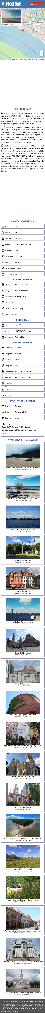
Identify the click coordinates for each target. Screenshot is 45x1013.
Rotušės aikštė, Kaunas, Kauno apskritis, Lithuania (23, 993)
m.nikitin (26, 59)
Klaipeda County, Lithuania (23, 869)
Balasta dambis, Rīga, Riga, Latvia (23, 529)
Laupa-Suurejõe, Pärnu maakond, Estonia (23, 900)
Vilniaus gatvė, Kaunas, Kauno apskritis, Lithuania (23, 931)
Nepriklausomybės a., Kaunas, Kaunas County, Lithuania (23, 962)
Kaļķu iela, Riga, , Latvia (23, 684)
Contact (41, 1001)
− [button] (42, 55)
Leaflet (13, 59)
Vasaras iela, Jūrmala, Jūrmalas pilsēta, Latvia (23, 468)
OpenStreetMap (40, 59)
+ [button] (42, 52)
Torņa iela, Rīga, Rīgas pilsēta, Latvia (23, 715)
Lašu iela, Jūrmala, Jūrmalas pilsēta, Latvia (23, 499)
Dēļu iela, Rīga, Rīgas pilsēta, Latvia (23, 622)
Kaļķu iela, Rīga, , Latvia (23, 653)
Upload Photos (38, 4)
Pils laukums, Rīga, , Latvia (23, 560)
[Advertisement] (22, 83)
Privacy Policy (34, 1001)
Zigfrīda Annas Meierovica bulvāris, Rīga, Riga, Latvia (23, 746)
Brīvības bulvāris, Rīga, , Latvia (23, 776)
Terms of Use (24, 1001)
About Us (16, 1001)
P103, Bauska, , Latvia (23, 807)
